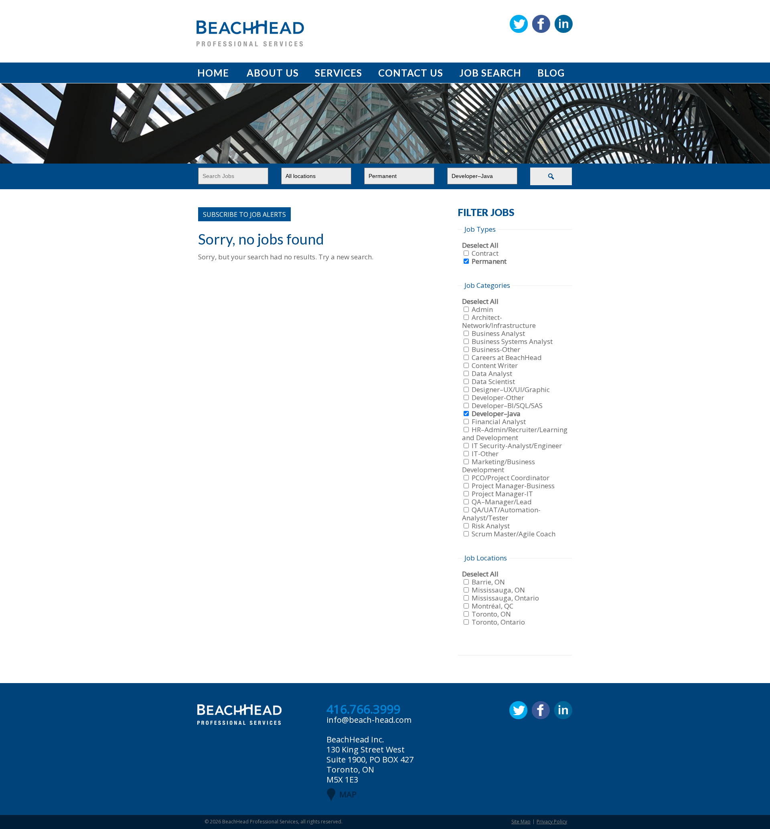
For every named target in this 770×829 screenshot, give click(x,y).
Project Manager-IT (502, 493)
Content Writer (495, 365)
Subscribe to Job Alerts (244, 214)
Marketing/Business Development (498, 465)
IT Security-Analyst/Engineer (517, 445)
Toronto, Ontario (498, 622)
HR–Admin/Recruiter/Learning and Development (514, 433)
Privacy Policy (552, 821)
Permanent (489, 261)
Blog (551, 73)
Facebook (541, 24)
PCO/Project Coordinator (510, 477)
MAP (348, 794)
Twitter (519, 24)
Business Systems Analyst (512, 341)
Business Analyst (498, 333)
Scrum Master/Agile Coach (513, 533)
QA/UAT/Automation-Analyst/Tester (501, 513)
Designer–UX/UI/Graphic (511, 389)
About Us (273, 73)
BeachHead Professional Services (260, 821)
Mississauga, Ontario (505, 598)
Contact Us (410, 73)
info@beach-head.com (368, 719)
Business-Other (496, 349)
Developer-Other (498, 397)
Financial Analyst (499, 421)
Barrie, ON (488, 581)
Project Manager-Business (513, 485)
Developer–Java (496, 413)
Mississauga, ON (498, 589)
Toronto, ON (491, 614)
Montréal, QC (492, 606)
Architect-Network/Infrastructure (499, 321)
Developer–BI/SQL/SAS (507, 405)
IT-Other (485, 453)
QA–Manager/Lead (502, 501)
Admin (482, 309)
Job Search (490, 73)
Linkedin (564, 24)
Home (213, 73)
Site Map (521, 821)
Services (338, 73)
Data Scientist (493, 381)
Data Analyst (492, 373)
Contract (485, 253)
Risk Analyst (491, 525)
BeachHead (250, 33)
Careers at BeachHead (507, 357)
